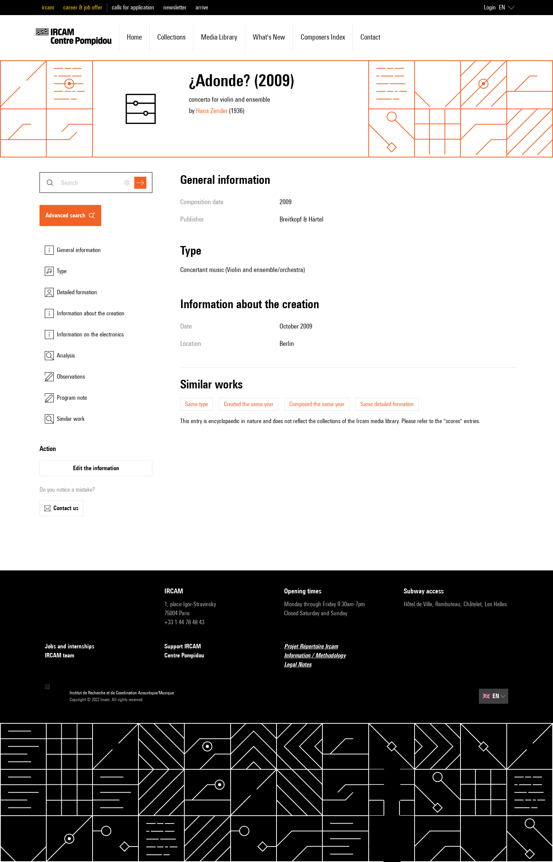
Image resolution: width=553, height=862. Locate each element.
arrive (202, 7)
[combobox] (96, 182)
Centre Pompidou (184, 655)
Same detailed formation (387, 404)
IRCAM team (59, 655)
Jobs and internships (69, 646)
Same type (196, 404)
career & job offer (82, 7)
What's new (269, 37)
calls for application (133, 7)
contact (370, 37)
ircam (48, 7)
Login (490, 7)
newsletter (175, 7)
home (134, 37)
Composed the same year (317, 404)
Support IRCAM (182, 646)
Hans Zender (212, 111)
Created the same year (248, 404)
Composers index (323, 37)
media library (219, 37)
